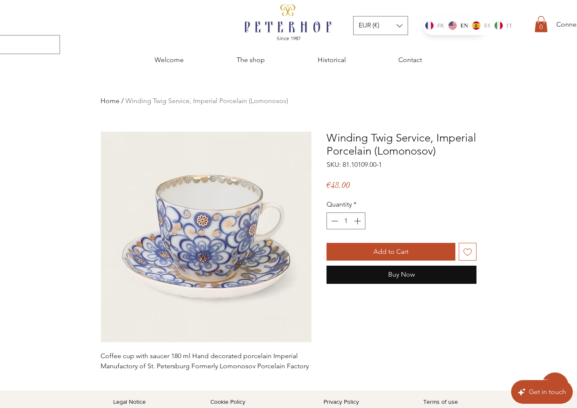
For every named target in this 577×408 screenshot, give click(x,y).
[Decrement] (334, 221)
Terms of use (440, 401)
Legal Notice (129, 401)
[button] (541, 24)
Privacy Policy (341, 401)
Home (110, 101)
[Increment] (358, 221)
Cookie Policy (227, 401)
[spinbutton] (346, 221)
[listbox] (380, 25)
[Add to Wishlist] (467, 252)
